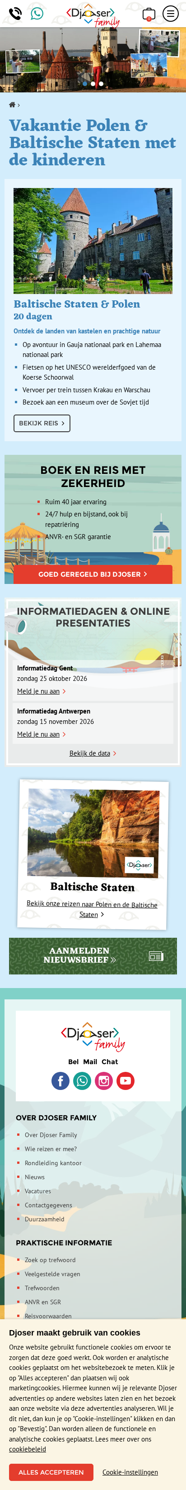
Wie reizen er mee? (51, 1149)
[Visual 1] (85, 84)
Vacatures (38, 1191)
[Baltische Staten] (93, 833)
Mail (90, 1061)
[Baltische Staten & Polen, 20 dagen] (93, 241)
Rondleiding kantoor (53, 1163)
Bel (73, 1061)
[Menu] (171, 13)
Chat (110, 1061)
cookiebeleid (27, 1449)
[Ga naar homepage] (93, 16)
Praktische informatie (64, 1243)
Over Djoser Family (56, 1118)
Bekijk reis (38, 423)
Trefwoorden (42, 1288)
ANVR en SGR (43, 1302)
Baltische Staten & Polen (87, 315)
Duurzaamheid (45, 1219)
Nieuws (35, 1177)
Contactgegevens (48, 1205)
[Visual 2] (93, 84)
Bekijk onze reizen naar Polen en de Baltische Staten (92, 908)
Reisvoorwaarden (48, 1316)
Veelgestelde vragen (52, 1274)
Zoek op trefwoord (50, 1260)
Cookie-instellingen (130, 1472)
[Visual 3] (101, 84)
